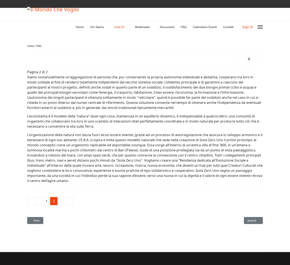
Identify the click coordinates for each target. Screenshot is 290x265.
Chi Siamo (97, 27)
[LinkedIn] (259, 58)
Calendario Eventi (205, 27)
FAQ (184, 27)
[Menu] (260, 27)
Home (80, 27)
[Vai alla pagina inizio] (31, 201)
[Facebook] (28, 4)
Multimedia (142, 27)
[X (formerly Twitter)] (249, 58)
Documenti (167, 27)
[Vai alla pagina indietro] (39, 201)
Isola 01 (119, 27)
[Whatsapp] (41, 4)
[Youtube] (35, 4)
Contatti (228, 27)
